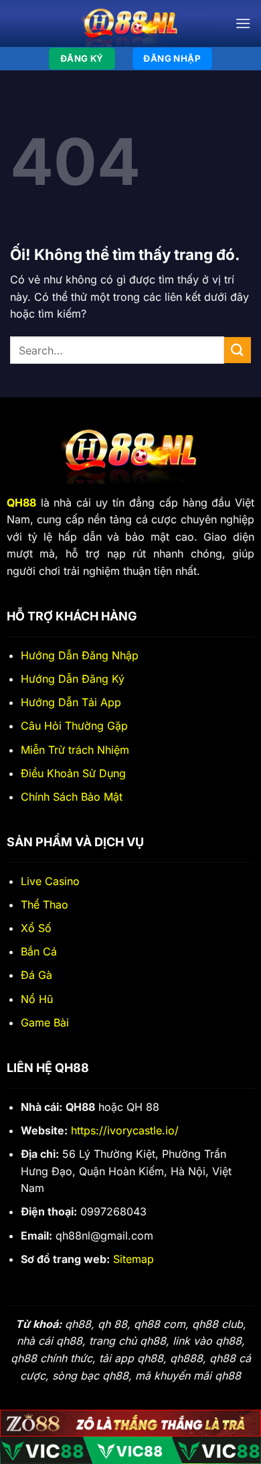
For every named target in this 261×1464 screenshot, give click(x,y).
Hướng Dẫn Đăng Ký (72, 678)
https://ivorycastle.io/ (125, 1130)
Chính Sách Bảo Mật (71, 796)
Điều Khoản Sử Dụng (73, 773)
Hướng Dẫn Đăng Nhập (80, 655)
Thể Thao (44, 904)
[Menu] (243, 23)
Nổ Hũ (37, 999)
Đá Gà (36, 975)
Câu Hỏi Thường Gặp (74, 725)
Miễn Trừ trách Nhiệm (75, 749)
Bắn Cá (39, 951)
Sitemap (133, 1259)
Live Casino (50, 881)
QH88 (21, 502)
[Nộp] (237, 350)
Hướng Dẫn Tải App (71, 702)
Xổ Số (36, 928)
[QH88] (130, 23)
